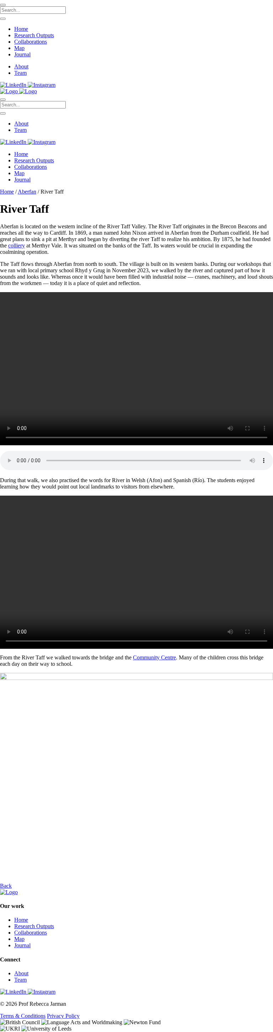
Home (21, 29)
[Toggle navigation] (3, 100)
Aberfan (27, 192)
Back (6, 886)
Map (19, 48)
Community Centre (154, 657)
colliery (16, 245)
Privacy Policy (63, 1016)
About (21, 66)
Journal (22, 54)
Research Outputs (34, 35)
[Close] (3, 5)
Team (20, 73)
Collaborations (30, 42)
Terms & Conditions (23, 1016)
